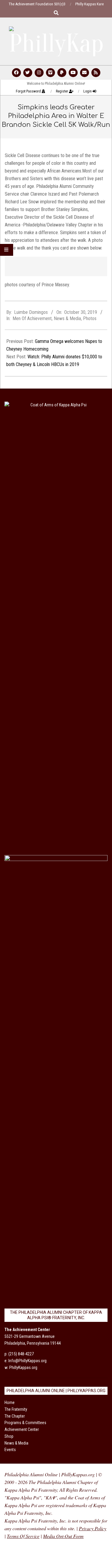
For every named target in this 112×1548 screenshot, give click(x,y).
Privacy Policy (92, 1528)
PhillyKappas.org (23, 1367)
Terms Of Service (23, 1536)
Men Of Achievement (32, 318)
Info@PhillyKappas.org (27, 1360)
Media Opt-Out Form (63, 1536)
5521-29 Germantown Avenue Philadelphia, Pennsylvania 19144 (32, 1336)
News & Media (67, 318)
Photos (89, 318)
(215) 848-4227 (21, 1353)
